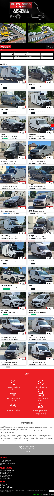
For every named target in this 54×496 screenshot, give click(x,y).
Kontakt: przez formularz (6, 487)
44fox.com (52, 494)
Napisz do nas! (40, 494)
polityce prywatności (7, 491)
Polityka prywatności (5, 460)
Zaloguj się (50, 47)
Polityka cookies (4, 461)
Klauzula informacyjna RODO (7, 463)
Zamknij (51, 491)
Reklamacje (3, 465)
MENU (1, 50)
